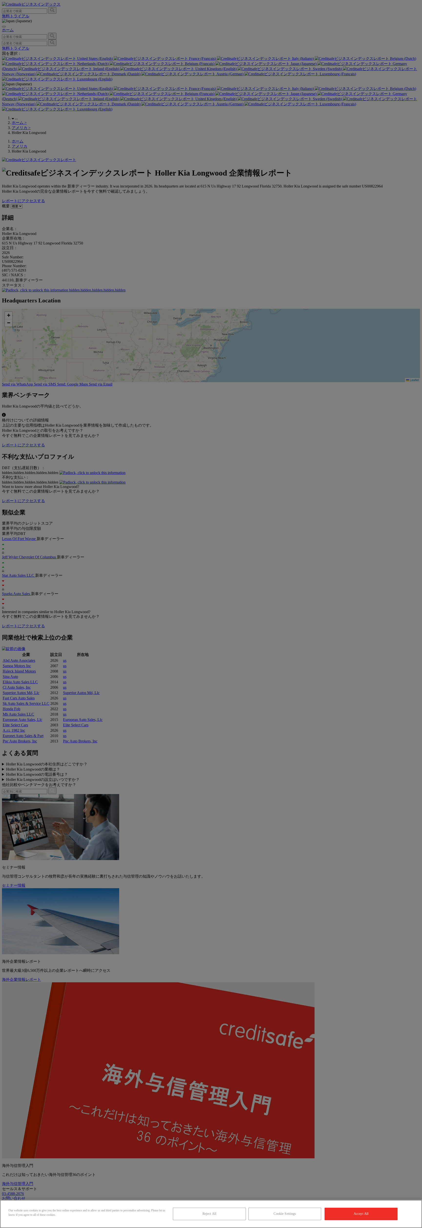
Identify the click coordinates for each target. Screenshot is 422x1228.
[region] (211, 1214)
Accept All (361, 1214)
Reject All (209, 1214)
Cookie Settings (285, 1214)
